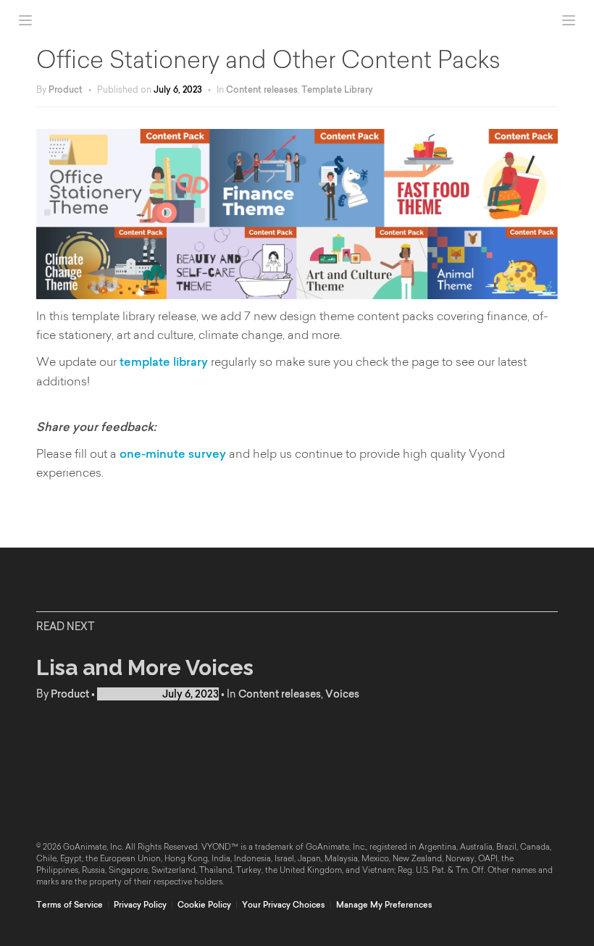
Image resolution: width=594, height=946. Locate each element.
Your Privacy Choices (283, 905)
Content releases (262, 89)
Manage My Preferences (384, 905)
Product (66, 89)
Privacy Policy (140, 905)
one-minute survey (173, 453)
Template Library (337, 89)
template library (164, 361)
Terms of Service (69, 905)
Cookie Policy (204, 905)
